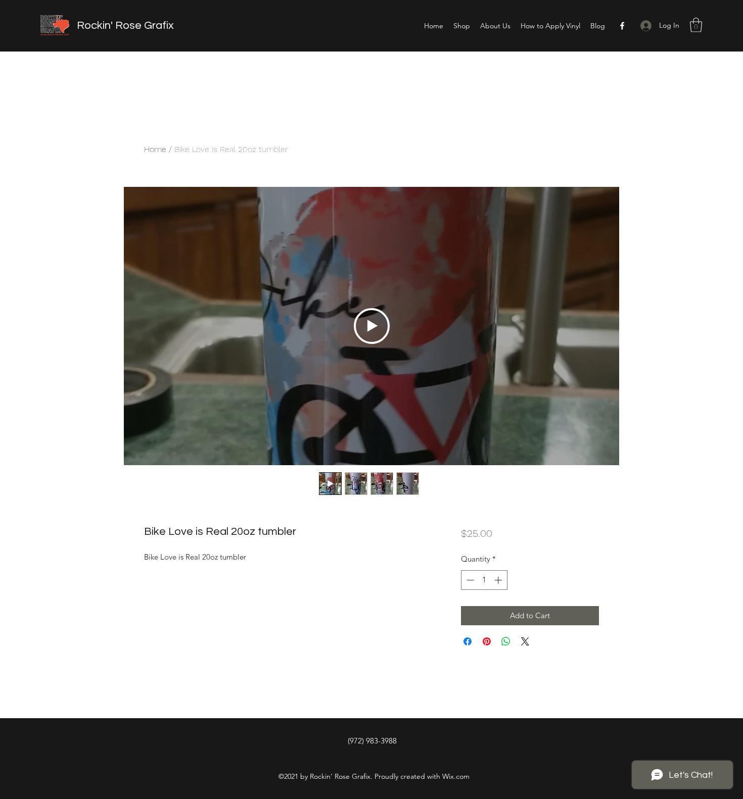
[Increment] (499, 580)
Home (155, 149)
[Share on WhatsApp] (506, 641)
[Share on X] (525, 641)
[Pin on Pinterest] (487, 641)
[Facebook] (622, 26)
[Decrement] (469, 580)
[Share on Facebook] (467, 641)
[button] (696, 25)
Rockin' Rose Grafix (125, 25)
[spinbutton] (484, 580)
